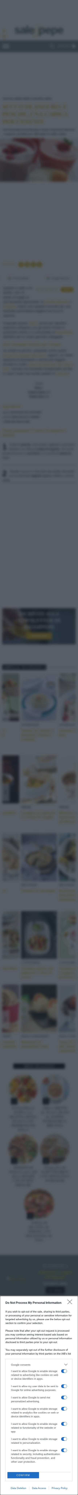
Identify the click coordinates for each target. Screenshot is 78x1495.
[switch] (64, 1371)
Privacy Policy (59, 1488)
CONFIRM (23, 1475)
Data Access (39, 1488)
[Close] (70, 1303)
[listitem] (39, 1365)
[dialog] (39, 1395)
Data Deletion (18, 1488)
